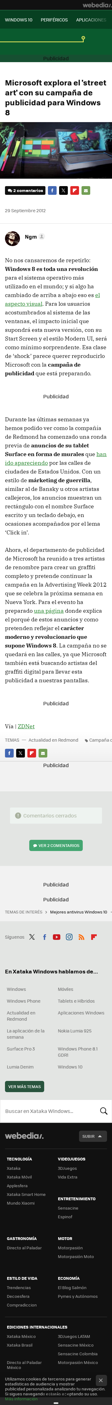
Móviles (65, 989)
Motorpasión (70, 1248)
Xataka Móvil (19, 1177)
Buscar (104, 1111)
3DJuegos (67, 1168)
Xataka (14, 1168)
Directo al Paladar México (24, 1364)
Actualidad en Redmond (53, 740)
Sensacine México (76, 1345)
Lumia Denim (20, 1067)
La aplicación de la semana (25, 1033)
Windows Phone (23, 1001)
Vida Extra (67, 1177)
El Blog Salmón (72, 1287)
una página (49, 610)
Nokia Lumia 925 (74, 1030)
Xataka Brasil (19, 1345)
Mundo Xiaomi (21, 1203)
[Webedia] (97, 5)
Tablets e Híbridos (76, 1001)
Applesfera (17, 1185)
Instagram (69, 936)
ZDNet (26, 726)
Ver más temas (24, 1086)
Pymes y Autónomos (78, 1296)
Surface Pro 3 (21, 1049)
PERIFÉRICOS (54, 19)
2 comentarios (28, 190)
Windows (16, 989)
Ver (59, 845)
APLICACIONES (91, 19)
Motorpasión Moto (76, 1256)
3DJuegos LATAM (74, 1336)
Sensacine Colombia (78, 1354)
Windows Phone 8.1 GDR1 (78, 1052)
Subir (88, 1136)
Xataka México (21, 1336)
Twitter (63, 190)
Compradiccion (22, 1305)
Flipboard (74, 190)
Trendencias (19, 1287)
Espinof (65, 1217)
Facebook (52, 190)
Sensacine (68, 1208)
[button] (34, 236)
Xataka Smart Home (26, 1194)
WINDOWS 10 (18, 19)
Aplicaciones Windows (81, 1012)
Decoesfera (18, 1296)
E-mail (86, 190)
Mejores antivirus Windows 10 (79, 912)
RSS (81, 936)
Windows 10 (70, 1067)
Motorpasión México (78, 1362)
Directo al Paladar (24, 1248)
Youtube (57, 936)
